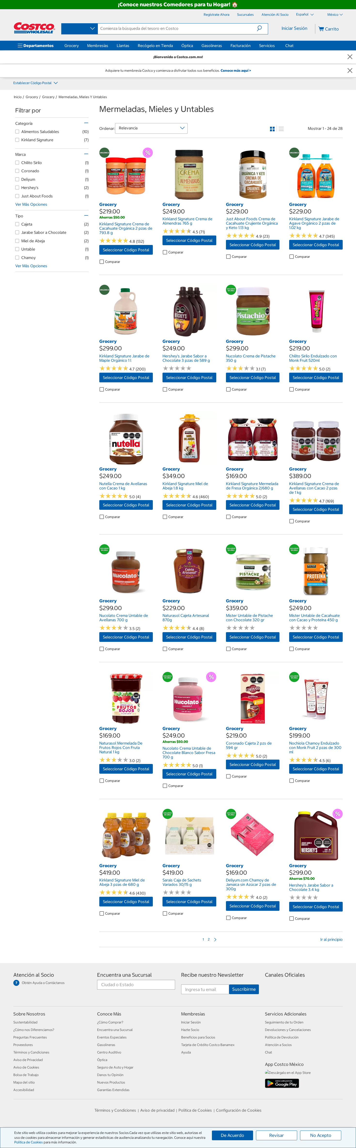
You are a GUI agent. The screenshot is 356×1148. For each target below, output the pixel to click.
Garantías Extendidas (113, 1090)
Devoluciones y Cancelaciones (288, 1030)
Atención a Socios (278, 1045)
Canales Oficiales (285, 975)
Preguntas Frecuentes (30, 1037)
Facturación (241, 45)
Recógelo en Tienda (155, 45)
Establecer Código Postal (32, 83)
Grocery (71, 45)
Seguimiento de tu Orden (284, 1022)
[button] (262, 28)
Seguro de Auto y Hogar (115, 1067)
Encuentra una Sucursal (124, 975)
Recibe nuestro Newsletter (212, 975)
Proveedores (23, 1045)
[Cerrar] (350, 57)
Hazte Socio (190, 1030)
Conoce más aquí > (236, 70)
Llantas (123, 45)
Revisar (276, 1135)
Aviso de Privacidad (28, 1060)
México (332, 14)
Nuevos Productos (111, 1082)
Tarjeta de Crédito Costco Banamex (207, 1045)
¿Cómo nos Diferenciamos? (33, 1030)
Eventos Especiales (112, 1037)
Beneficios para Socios (198, 1037)
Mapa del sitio (24, 1082)
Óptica (187, 45)
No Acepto (320, 1135)
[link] (126, 199)
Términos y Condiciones (31, 1052)
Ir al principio (331, 939)
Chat (289, 45)
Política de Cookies (28, 1142)
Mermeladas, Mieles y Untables (83, 97)
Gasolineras (211, 45)
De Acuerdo (232, 1135)
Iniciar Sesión (294, 28)
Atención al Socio (33, 975)
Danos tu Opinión (110, 1075)
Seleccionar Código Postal (126, 249)
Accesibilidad (23, 1090)
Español (302, 14)
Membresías (97, 45)
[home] (34, 28)
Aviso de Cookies (26, 1067)
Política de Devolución (282, 1037)
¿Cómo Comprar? (110, 1022)
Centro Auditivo (109, 1052)
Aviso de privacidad (157, 1110)
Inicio (18, 97)
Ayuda (186, 1052)
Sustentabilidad (25, 1022)
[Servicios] (276, 45)
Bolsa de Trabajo (26, 1075)
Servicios (267, 45)
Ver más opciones (31, 204)
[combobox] (79, 28)
